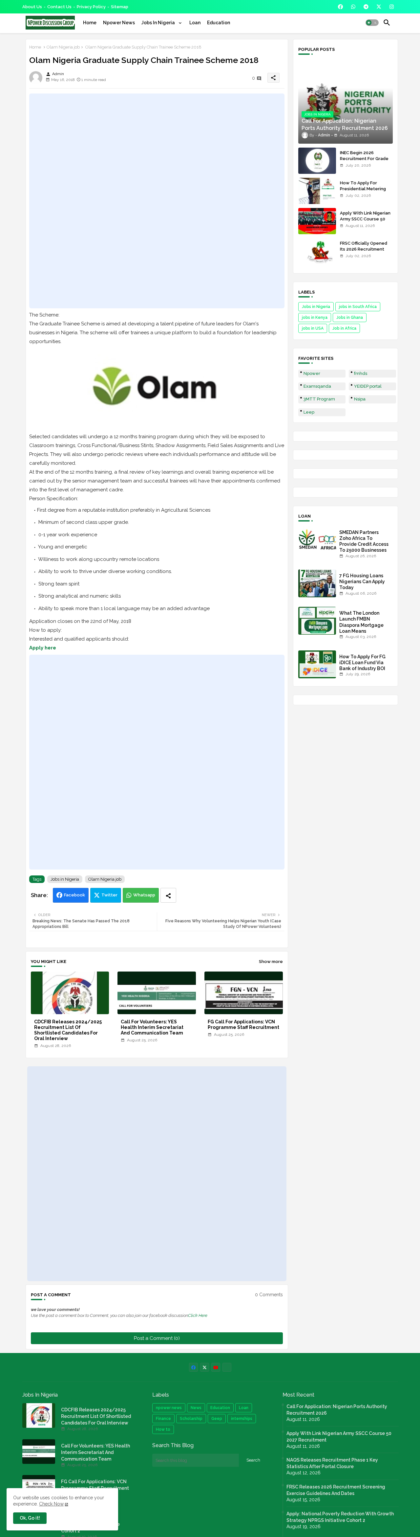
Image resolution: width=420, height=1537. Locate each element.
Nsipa (360, 399)
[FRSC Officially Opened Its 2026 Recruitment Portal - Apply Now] (317, 251)
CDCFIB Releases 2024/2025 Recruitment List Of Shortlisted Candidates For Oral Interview (68, 1030)
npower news (169, 1407)
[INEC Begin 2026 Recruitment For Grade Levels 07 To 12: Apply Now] (317, 161)
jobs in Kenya (314, 317)
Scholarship (191, 1418)
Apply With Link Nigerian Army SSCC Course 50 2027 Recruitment (365, 219)
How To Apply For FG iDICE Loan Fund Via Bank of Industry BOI (362, 662)
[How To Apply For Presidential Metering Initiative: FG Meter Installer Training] (317, 191)
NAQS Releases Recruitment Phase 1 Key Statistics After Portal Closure (332, 1463)
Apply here (42, 648)
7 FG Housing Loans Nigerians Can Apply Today (362, 581)
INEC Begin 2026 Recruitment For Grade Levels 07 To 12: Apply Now (364, 161)
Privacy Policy (91, 6)
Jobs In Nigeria (158, 22)
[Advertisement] (157, 201)
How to (163, 1429)
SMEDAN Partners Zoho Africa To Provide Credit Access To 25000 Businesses (363, 541)
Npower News (119, 22)
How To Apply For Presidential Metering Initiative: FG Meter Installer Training (363, 191)
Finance (163, 1418)
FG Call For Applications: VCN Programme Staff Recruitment (243, 1024)
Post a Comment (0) (157, 1338)
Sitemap (119, 6)
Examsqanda (317, 386)
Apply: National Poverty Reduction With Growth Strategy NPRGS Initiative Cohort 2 (340, 1517)
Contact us (59, 6)
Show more (271, 961)
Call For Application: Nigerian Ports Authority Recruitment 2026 (336, 1410)
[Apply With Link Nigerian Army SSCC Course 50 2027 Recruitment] (317, 221)
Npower (312, 373)
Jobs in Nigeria (65, 879)
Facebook (74, 894)
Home (89, 22)
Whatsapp (144, 894)
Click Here (197, 1315)
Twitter (109, 894)
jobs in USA (313, 328)
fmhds (360, 373)
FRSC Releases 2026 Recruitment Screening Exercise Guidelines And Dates (335, 1490)
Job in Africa (344, 328)
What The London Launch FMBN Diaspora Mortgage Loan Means (361, 622)
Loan (194, 22)
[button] (372, 22)
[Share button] (168, 895)
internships (241, 1418)
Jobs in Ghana (349, 317)
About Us (32, 6)
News (196, 1407)
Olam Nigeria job (63, 47)
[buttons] (340, 7)
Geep (216, 1418)
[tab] (90, 22)
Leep (309, 412)
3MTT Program (319, 399)
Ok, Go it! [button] (30, 1518)
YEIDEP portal (368, 386)
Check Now (51, 1503)
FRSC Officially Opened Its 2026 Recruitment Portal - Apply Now (363, 249)
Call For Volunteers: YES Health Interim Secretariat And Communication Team (152, 1027)
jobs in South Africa (358, 306)
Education (218, 22)
